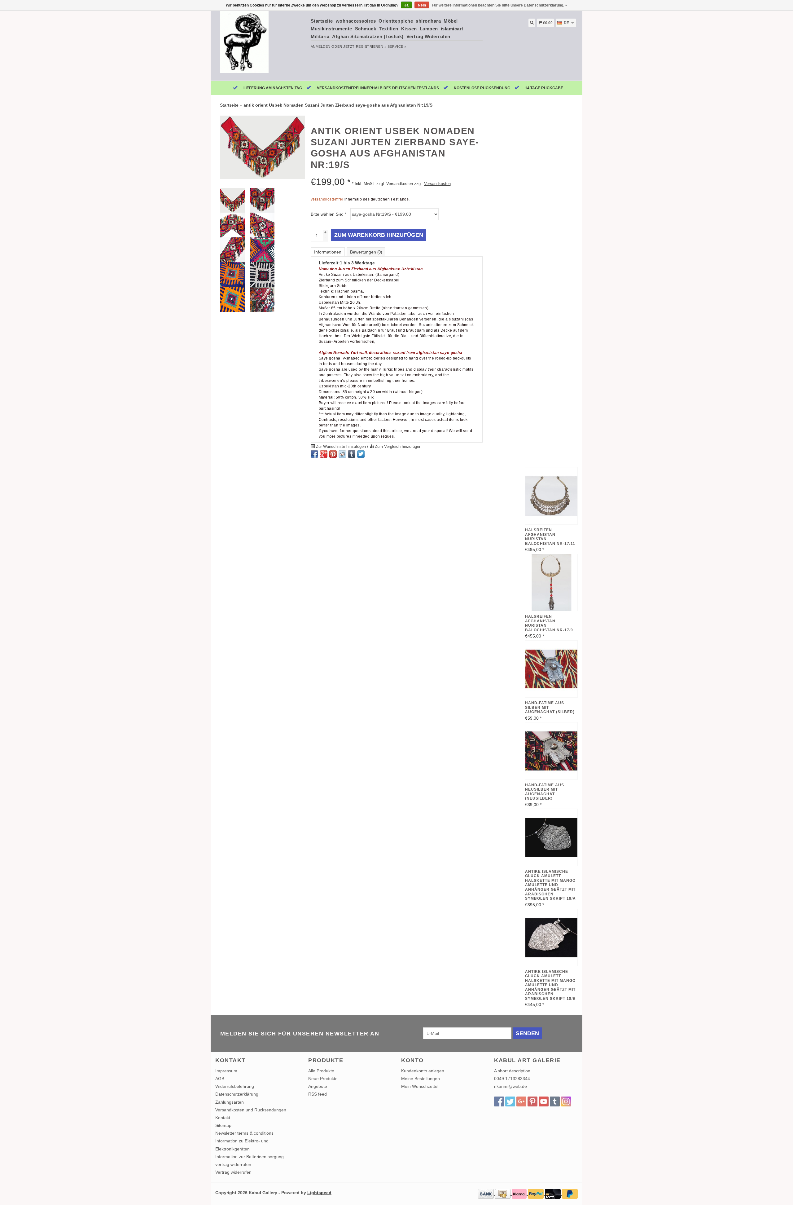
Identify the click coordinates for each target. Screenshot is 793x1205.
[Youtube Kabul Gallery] (544, 1101)
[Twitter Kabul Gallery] (510, 1101)
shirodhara (428, 21)
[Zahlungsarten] (486, 1193)
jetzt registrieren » (364, 46)
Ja (406, 5)
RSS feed (317, 1094)
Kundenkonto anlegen (422, 1070)
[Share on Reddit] (342, 454)
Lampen (429, 28)
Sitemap (223, 1125)
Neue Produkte (323, 1078)
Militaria (320, 36)
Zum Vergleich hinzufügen (397, 446)
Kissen (409, 28)
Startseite (322, 21)
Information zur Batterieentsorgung (249, 1156)
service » (397, 46)
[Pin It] (333, 454)
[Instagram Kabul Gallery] (566, 1101)
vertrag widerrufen (233, 1164)
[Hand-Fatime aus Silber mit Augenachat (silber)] (551, 669)
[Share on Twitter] (361, 454)
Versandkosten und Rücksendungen (250, 1109)
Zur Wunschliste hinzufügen (341, 446)
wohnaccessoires (356, 21)
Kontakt (222, 1117)
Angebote (317, 1086)
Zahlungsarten (229, 1102)
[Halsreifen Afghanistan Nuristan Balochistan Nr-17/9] (551, 582)
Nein (422, 5)
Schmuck (365, 28)
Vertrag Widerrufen (428, 36)
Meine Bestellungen (420, 1078)
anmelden (321, 46)
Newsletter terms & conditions (244, 1133)
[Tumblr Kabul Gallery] (555, 1101)
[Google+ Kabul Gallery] (521, 1101)
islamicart (452, 28)
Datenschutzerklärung (236, 1094)
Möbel (451, 21)
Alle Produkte (321, 1070)
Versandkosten (437, 184)
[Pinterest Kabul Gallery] (532, 1101)
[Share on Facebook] (314, 454)
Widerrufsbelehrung (234, 1086)
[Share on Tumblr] (351, 454)
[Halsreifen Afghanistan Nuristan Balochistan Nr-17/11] (551, 495)
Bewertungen (366, 251)
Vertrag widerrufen (233, 1172)
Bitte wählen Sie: (328, 214)
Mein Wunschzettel (419, 1086)
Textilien (388, 28)
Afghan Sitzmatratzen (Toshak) (368, 36)
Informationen (327, 251)
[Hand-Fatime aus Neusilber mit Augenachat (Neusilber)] (551, 750)
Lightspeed (319, 1192)
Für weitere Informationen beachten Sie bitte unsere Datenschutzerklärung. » (499, 5)
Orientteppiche (396, 21)
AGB (219, 1078)
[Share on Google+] (323, 454)
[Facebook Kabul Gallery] (499, 1101)
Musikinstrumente (331, 28)
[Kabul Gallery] (260, 45)
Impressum (226, 1070)
